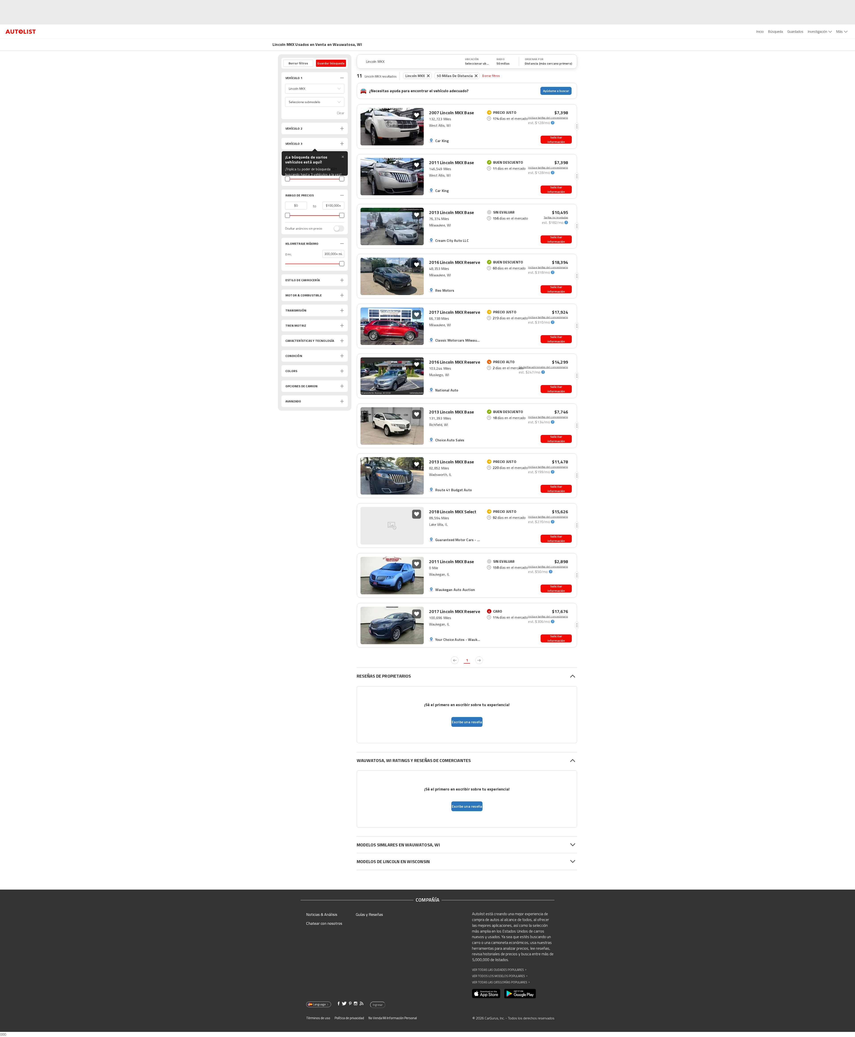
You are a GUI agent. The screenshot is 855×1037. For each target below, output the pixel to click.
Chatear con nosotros (324, 923)
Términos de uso (318, 1018)
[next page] (479, 660)
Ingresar (378, 1004)
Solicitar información (556, 140)
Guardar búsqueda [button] (330, 63)
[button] (314, 89)
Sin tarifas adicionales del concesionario (543, 367)
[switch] (336, 228)
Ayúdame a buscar (556, 90)
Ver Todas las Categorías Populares (501, 982)
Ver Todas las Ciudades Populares (499, 969)
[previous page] (454, 660)
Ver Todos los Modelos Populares (499, 976)
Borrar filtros (491, 75)
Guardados (795, 31)
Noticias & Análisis (321, 914)
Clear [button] (340, 113)
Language (319, 1004)
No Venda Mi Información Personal (392, 1018)
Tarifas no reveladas (556, 217)
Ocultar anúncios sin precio (303, 228)
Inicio (760, 31)
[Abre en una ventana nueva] (486, 993)
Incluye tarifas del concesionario (548, 118)
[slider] (287, 178)
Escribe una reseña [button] (467, 722)
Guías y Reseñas (369, 914)
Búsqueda (775, 31)
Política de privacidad (349, 1018)
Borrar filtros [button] (298, 63)
